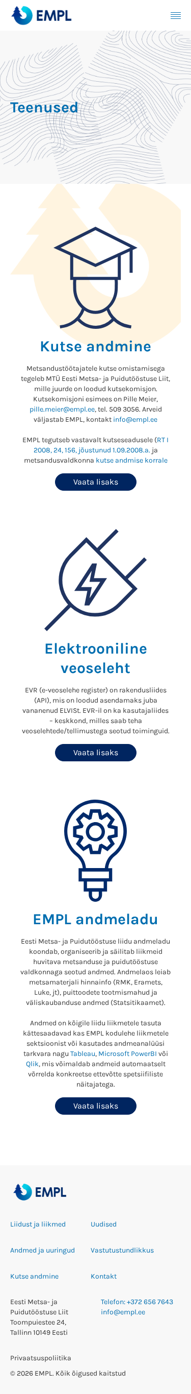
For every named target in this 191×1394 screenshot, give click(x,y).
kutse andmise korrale (132, 460)
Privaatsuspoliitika (40, 1358)
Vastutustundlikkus (122, 1250)
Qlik (32, 1064)
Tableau (82, 1053)
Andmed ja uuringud (42, 1250)
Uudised (104, 1224)
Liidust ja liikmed (38, 1224)
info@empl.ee (135, 419)
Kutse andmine (34, 1276)
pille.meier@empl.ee (62, 409)
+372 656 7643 (150, 1301)
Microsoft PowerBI (127, 1053)
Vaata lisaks (95, 482)
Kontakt (104, 1276)
